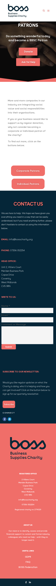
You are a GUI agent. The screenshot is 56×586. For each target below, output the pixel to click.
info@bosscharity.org (21, 239)
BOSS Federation (28, 567)
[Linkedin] (9, 419)
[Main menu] (48, 10)
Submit (8, 347)
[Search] (43, 10)
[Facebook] (26, 582)
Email (5, 315)
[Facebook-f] (5, 419)
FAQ (28, 561)
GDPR (28, 556)
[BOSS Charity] (18, 10)
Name (5, 305)
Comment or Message (13, 324)
